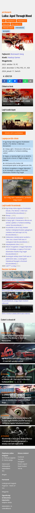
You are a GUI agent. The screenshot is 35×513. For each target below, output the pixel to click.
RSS (3, 471)
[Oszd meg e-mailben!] (30, 81)
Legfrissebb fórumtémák (11, 205)
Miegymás (5, 492)
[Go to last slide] (4, 121)
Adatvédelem (6, 468)
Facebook (21, 457)
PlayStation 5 (22, 21)
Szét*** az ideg (11, 266)
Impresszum (6, 464)
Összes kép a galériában (14, 133)
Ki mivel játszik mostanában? (15, 218)
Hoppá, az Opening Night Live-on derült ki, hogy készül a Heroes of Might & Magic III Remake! (17, 158)
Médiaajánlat (6, 466)
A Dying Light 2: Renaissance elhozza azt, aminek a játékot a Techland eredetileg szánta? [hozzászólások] (19, 222)
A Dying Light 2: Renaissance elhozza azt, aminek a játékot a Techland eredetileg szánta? (17, 151)
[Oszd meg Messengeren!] (15, 81)
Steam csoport (22, 464)
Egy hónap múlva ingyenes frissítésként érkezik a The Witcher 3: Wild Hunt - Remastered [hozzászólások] (18, 210)
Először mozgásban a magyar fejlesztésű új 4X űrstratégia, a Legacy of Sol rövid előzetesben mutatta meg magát (17, 170)
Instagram (21, 461)
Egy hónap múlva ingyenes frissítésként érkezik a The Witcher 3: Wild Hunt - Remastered (16, 144)
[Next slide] (30, 121)
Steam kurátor (22, 466)
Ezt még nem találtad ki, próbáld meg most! (17, 198)
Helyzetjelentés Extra (12, 244)
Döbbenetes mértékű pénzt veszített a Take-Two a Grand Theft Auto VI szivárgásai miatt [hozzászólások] (18, 239)
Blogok (4, 474)
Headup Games (14, 57)
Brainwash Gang (17, 54)
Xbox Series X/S (16, 24)
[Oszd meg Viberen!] (20, 81)
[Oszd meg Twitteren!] (9, 81)
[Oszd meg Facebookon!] (4, 81)
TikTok (20, 468)
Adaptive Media (7, 502)
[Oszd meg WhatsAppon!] (25, 81)
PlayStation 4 (11, 21)
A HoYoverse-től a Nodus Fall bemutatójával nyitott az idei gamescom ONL (17, 164)
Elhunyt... (8, 215)
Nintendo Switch (8, 28)
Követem (8, 76)
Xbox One (6, 24)
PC (4, 21)
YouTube (20, 459)
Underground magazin (9, 483)
